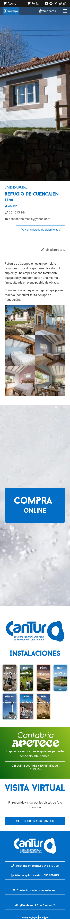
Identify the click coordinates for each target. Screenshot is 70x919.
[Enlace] (11, 11)
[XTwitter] (55, 3)
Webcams (49, 11)
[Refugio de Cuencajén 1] (20, 320)
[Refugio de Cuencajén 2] (20, 350)
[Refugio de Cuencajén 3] (50, 350)
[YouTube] (46, 3)
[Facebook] (51, 3)
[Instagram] (60, 3)
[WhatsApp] (64, 3)
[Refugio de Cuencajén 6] (50, 381)
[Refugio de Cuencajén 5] (50, 320)
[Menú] (64, 11)
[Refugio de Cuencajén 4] (20, 381)
